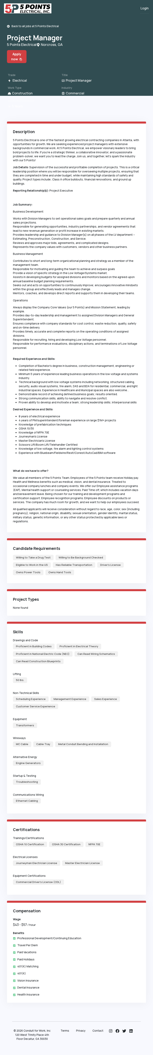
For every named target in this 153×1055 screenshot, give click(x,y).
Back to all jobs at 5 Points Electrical (34, 26)
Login (144, 8)
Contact (97, 1030)
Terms (65, 1030)
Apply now (16, 56)
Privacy (80, 1030)
